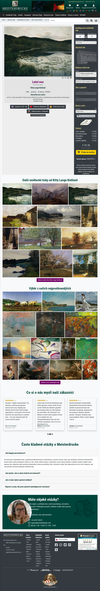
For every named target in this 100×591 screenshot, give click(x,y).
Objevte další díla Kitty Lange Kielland (50, 280)
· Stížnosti (28, 559)
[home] (3, 15)
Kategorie (27, 15)
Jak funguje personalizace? (15, 453)
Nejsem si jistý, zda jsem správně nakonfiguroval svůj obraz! (27, 487)
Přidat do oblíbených (39, 107)
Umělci (20, 15)
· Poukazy (38, 561)
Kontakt (82, 15)
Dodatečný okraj (79, 40)
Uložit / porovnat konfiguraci (86, 116)
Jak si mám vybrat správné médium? (18, 480)
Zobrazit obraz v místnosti (39, 111)
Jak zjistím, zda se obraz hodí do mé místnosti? (22, 473)
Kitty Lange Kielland (38, 88)
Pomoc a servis (73, 15)
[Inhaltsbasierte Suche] (91, 21)
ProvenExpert (15, 426)
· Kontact (28, 540)
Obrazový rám (48, 15)
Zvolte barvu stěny (58, 107)
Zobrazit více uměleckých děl (50, 382)
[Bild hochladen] (96, 21)
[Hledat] (87, 21)
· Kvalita (38, 554)
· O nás (27, 561)
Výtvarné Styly (37, 15)
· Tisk (27, 542)
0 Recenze (42, 115)
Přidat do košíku (87, 152)
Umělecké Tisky (11, 15)
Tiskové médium (60, 15)
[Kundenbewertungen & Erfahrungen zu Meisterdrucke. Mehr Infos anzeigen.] (87, 542)
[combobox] (86, 42)
